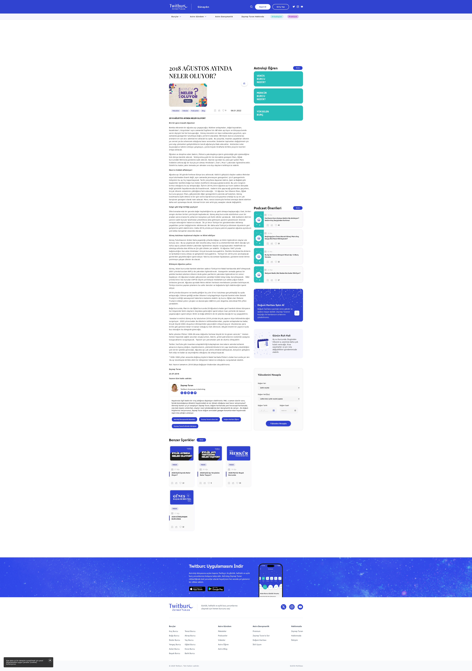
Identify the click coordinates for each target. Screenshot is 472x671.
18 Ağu (233, 469)
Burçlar (175, 16)
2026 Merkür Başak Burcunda (236, 474)
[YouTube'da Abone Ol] (300, 607)
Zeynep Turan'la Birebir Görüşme (185, 426)
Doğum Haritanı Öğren (231, 419)
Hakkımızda (296, 635)
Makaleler (175, 111)
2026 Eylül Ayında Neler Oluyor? (181, 474)
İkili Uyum (257, 644)
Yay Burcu (189, 640)
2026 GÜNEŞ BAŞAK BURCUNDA (179, 518)
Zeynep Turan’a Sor (261, 635)
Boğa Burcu (174, 635)
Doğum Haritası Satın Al (271, 305)
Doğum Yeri (262, 383)
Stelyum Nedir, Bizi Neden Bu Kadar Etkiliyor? (282, 273)
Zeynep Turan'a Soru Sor (209, 419)
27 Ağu (176, 469)
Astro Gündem (197, 16)
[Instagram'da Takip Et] (292, 607)
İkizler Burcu (174, 640)
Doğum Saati (284, 405)
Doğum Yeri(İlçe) (264, 394)
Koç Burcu (173, 631)
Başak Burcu (174, 653)
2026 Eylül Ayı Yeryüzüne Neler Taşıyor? (210, 474)
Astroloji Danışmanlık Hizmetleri (184, 419)
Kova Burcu (190, 649)
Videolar (185, 111)
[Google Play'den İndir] (215, 589)
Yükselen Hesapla (278, 423)
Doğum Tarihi (262, 405)
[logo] (180, 7)
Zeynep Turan (297, 631)
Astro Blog (222, 649)
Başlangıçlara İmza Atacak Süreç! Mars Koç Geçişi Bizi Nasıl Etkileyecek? (282, 237)
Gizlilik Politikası (296, 666)
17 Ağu (176, 513)
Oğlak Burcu (190, 644)
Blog (203, 111)
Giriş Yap (281, 7)
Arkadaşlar (277, 16)
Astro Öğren (223, 644)
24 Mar (270, 270)
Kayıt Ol (262, 7)
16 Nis (269, 215)
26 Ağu (205, 469)
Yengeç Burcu (175, 644)
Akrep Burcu (190, 635)
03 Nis (269, 251)
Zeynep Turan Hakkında (253, 16)
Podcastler (195, 111)
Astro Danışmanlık (224, 16)
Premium (293, 16)
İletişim (294, 640)
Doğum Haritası (259, 640)
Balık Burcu (190, 653)
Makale (175, 465)
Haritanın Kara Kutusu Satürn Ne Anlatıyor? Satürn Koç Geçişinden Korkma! (282, 219)
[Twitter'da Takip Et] (283, 607)
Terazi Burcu (190, 631)
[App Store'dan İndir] (197, 589)
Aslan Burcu (174, 649)
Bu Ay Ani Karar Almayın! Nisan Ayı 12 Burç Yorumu (282, 256)
